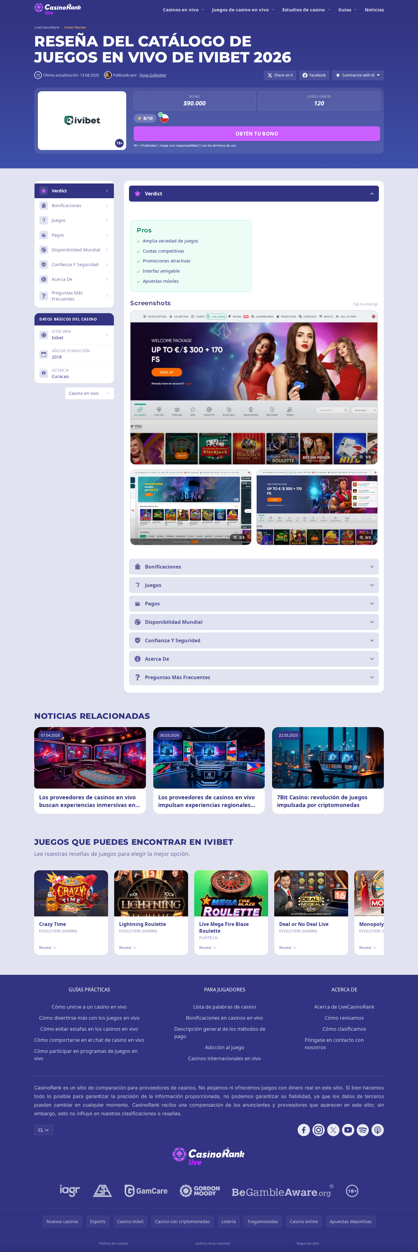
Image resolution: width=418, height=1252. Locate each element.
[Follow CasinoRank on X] (333, 1130)
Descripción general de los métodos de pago (219, 1033)
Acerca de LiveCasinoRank (344, 1006)
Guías (344, 9)
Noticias (374, 9)
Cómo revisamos (344, 1017)
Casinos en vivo (181, 9)
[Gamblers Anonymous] (102, 1191)
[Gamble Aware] (283, 1191)
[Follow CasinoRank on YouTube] (348, 1130)
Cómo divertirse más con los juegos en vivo (89, 1017)
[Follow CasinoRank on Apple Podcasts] (378, 1130)
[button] (254, 194)
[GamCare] (146, 1191)
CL (40, 1130)
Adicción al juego (224, 1047)
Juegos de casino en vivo (240, 9)
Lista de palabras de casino (224, 1006)
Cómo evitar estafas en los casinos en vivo (89, 1029)
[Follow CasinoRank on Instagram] (318, 1130)
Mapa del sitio (308, 1243)
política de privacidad (212, 1243)
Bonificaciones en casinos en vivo (224, 1017)
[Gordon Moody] (200, 1191)
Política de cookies (113, 1243)
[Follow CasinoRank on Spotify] (363, 1130)
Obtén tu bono (256, 133)
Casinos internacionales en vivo (224, 1058)
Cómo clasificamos (344, 1029)
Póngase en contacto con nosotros (334, 1044)
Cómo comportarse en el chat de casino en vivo (89, 1040)
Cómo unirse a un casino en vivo (89, 1006)
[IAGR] (70, 1191)
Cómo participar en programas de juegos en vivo (86, 1055)
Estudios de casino (303, 9)
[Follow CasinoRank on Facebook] (304, 1130)
